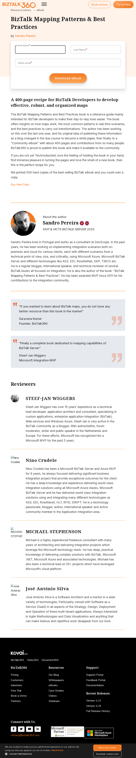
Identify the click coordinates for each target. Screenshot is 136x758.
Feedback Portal (95, 680)
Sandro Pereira (25, 36)
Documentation (95, 685)
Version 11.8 (93, 706)
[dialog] (68, 751)
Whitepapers (56, 680)
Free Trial (16, 690)
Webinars (54, 701)
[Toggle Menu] (44, 4)
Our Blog (54, 675)
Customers (17, 680)
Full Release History (98, 711)
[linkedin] (87, 223)
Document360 (50, 660)
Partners (16, 701)
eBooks (53, 685)
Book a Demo (100, 4)
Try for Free (123, 4)
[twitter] (82, 223)
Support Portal (94, 675)
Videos (53, 696)
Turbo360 (32, 660)
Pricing (14, 675)
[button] (43, 754)
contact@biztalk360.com (25, 735)
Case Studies (56, 690)
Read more (58, 750)
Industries (16, 685)
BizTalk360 (17, 660)
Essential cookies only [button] (107, 754)
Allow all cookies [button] (107, 747)
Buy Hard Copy (20, 184)
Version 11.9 (93, 700)
